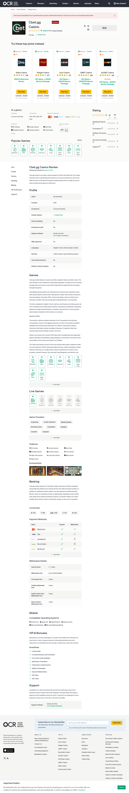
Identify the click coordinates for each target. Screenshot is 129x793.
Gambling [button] (53, 3)
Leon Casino (62, 742)
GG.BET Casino (63, 756)
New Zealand (121, 3)
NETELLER (41, 549)
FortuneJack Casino (64, 769)
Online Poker (86, 759)
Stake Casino (62, 738)
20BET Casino (62, 762)
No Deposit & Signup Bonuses (112, 743)
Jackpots (87, 3)
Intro (13, 167)
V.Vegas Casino (63, 745)
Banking (14, 181)
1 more (78, 117)
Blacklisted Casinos (40, 754)
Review (25, 96)
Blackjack (85, 745)
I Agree (121, 787)
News (97, 3)
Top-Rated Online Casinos (113, 738)
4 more (13, 133)
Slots (83, 742)
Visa (38, 534)
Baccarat (85, 738)
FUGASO (64, 427)
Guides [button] (65, 3)
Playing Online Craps (88, 752)
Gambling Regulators (41, 751)
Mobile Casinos (110, 768)
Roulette (84, 749)
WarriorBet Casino (64, 752)
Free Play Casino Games (113, 764)
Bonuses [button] (40, 3)
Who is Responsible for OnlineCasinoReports (41, 739)
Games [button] (76, 3)
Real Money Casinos (111, 747)
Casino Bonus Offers (111, 761)
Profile (13, 172)
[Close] (114, 15)
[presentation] (117, 76)
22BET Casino (62, 749)
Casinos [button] (29, 3)
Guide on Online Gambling (113, 775)
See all (79, 140)
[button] (55, 384)
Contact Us (38, 744)
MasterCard (41, 529)
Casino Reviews (57, 31)
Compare (19, 96)
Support (14, 194)
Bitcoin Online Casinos (112, 754)
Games (13, 176)
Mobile (13, 185)
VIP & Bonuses (16, 190)
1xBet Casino (62, 766)
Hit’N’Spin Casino (63, 759)
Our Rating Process (40, 747)
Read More (81, 790)
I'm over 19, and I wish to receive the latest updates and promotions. (88, 728)
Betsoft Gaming (66, 422)
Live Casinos (109, 758)
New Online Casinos (111, 771)
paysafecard (41, 539)
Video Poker (85, 756)
